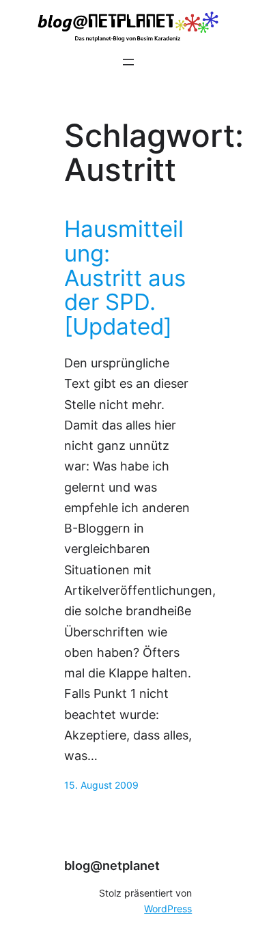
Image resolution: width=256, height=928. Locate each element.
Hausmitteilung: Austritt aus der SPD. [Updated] (125, 278)
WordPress (168, 908)
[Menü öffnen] (128, 62)
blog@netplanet (112, 865)
